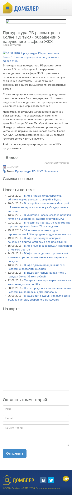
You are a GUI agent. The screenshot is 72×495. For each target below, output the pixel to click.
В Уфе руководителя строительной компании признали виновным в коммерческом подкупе (38, 257)
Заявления (51, 171)
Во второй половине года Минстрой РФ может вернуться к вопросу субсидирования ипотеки (38, 207)
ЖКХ (40, 171)
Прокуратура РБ (25, 171)
